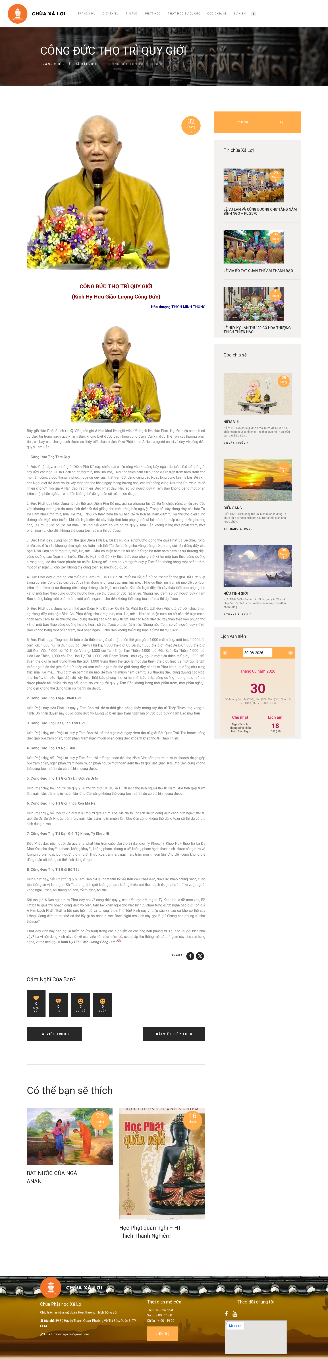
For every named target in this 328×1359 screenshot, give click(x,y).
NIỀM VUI (231, 422)
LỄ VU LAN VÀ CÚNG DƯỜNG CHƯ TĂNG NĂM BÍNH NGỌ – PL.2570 (260, 212)
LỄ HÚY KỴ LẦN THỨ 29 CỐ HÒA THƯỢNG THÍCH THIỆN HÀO (257, 330)
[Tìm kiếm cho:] (258, 122)
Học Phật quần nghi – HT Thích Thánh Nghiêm (150, 1232)
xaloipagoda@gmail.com (71, 1334)
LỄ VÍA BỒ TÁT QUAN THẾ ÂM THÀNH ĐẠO (258, 271)
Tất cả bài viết (81, 64)
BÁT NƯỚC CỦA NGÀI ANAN (53, 1177)
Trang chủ (51, 64)
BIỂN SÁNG (233, 508)
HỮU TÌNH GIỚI (236, 594)
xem (70, 1136)
